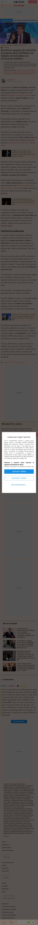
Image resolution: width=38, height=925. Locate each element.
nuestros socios (29, 440)
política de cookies (12, 458)
